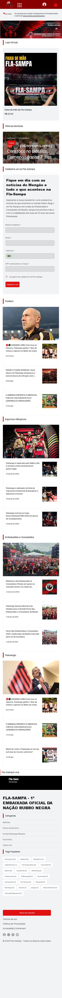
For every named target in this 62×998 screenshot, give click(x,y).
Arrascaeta (43, 876)
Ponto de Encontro (11, 828)
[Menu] (19, 5)
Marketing (37, 870)
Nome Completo (13, 224)
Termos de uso (10, 919)
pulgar (35, 887)
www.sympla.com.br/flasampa (34, 16)
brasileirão (23, 870)
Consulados (11, 882)
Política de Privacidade (14, 923)
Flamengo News (30, 865)
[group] (30, 84)
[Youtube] (17, 934)
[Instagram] (13, 934)
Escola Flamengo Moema (14, 833)
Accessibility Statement (14, 928)
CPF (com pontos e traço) (17, 263)
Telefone (10, 250)
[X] (8, 934)
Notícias (6, 822)
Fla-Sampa (26, 882)
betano (9, 870)
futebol (25, 859)
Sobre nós (7, 845)
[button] (55, 4)
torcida (23, 887)
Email (8, 237)
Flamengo (11, 859)
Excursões (7, 839)
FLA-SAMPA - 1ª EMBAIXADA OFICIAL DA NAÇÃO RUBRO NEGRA (27, 803)
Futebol (11, 143)
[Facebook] (4, 934)
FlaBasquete (27, 876)
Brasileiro (39, 859)
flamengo (10, 887)
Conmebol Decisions (14, 893)
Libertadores (12, 865)
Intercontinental (51, 887)
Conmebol (47, 865)
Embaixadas (11, 876)
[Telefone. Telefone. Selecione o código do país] (10, 256)
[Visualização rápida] (30, 79)
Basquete (41, 882)
